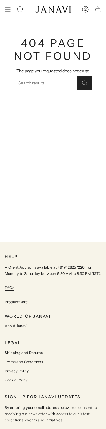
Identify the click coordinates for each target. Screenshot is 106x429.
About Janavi (16, 326)
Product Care (16, 302)
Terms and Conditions (24, 362)
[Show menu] (8, 9)
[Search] (84, 83)
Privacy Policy (17, 371)
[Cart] (98, 9)
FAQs (9, 288)
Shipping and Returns (24, 352)
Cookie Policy (16, 380)
